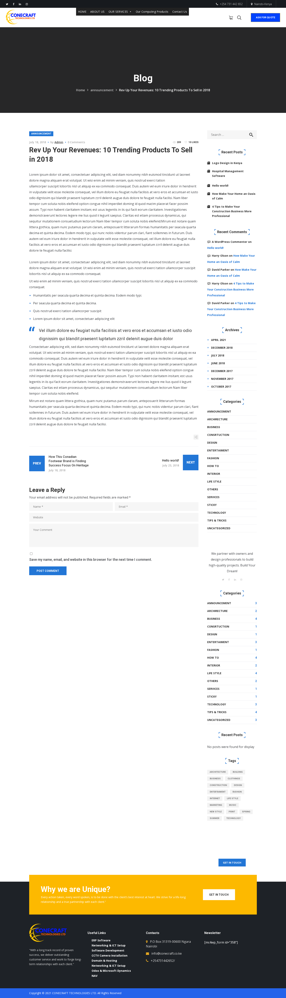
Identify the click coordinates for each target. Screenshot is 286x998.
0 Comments (76, 142)
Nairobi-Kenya (263, 4)
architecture (218, 772)
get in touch (232, 862)
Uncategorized (218, 528)
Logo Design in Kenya (227, 163)
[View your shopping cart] (231, 17)
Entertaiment (218, 450)
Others (212, 489)
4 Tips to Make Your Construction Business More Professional (232, 211)
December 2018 (221, 347)
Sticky (212, 505)
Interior (213, 474)
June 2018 (218, 363)
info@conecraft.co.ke (166, 953)
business (215, 778)
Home (80, 90)
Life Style (214, 481)
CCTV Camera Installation (109, 955)
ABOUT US (97, 11)
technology (233, 818)
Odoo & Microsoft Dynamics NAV (111, 973)
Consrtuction (218, 435)
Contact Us (179, 11)
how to (213, 466)
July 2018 (217, 355)
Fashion (213, 458)
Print (232, 811)
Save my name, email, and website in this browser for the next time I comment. (90, 559)
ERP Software (101, 940)
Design (212, 442)
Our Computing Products (152, 11)
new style (216, 811)
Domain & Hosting (104, 960)
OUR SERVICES (118, 11)
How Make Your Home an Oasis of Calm (233, 196)
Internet (215, 798)
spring (246, 811)
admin (58, 142)
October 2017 (221, 386)
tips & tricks (216, 520)
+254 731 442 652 (231, 4)
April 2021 (218, 340)
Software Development (108, 950)
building (238, 772)
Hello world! (220, 185)
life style (232, 798)
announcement (102, 90)
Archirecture (217, 419)
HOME (82, 11)
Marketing (216, 805)
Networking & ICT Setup (108, 945)
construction (218, 785)
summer (214, 818)
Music (232, 805)
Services (213, 497)
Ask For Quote (265, 17)
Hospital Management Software (228, 173)
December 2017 (221, 371)
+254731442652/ (163, 961)
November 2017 (222, 379)
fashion (237, 792)
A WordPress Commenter (229, 242)
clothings (234, 778)
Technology (216, 512)
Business (213, 427)
